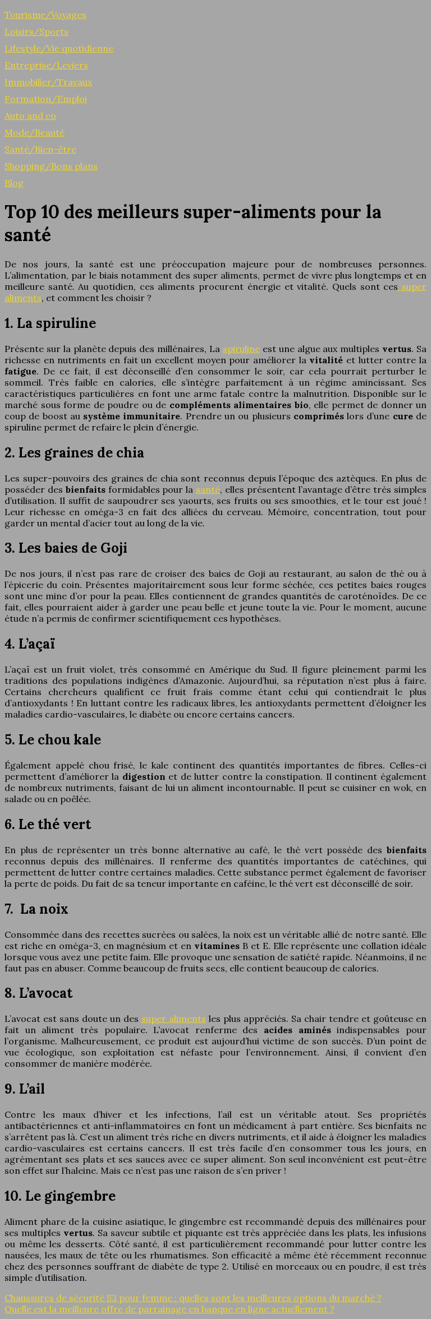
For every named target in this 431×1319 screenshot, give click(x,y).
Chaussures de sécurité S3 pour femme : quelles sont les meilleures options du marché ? (193, 1297)
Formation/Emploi (45, 98)
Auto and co (30, 115)
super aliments (173, 1018)
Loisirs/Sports (36, 31)
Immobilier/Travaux (48, 81)
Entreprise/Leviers (46, 65)
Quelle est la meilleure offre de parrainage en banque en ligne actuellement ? (169, 1309)
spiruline (241, 348)
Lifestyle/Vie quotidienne (58, 48)
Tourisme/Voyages (45, 14)
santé (208, 489)
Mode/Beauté (34, 132)
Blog (14, 182)
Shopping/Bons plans (51, 166)
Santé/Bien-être (40, 149)
